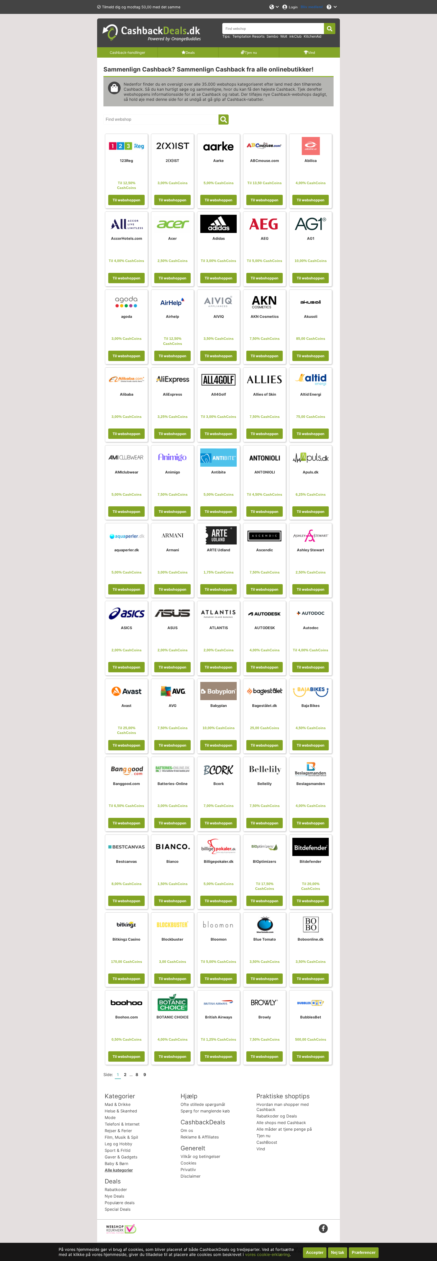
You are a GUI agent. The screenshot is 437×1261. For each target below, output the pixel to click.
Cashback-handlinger (127, 52)
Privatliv (188, 1169)
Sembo (272, 36)
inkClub (295, 36)
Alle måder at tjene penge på (284, 1129)
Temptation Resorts (248, 36)
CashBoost (266, 1142)
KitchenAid (312, 36)
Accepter (314, 1252)
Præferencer (364, 1252)
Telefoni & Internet (122, 1124)
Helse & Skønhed (121, 1110)
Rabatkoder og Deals (276, 1116)
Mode (110, 1117)
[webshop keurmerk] (121, 1231)
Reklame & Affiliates (200, 1136)
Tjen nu (263, 1135)
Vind (260, 1148)
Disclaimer (191, 1176)
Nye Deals (114, 1196)
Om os (187, 1130)
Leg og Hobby (118, 1143)
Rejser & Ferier (118, 1130)
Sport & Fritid (117, 1150)
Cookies (188, 1162)
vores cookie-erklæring (267, 1254)
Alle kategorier (119, 1170)
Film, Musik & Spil (121, 1137)
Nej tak (337, 1252)
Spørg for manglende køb (205, 1110)
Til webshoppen (126, 200)
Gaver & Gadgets (121, 1156)
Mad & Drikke (117, 1104)
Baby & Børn (116, 1163)
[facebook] (323, 1228)
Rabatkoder (116, 1189)
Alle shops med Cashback (281, 1122)
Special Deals (117, 1209)
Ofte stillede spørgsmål (203, 1104)
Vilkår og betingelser (200, 1156)
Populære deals (120, 1202)
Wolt (283, 36)
